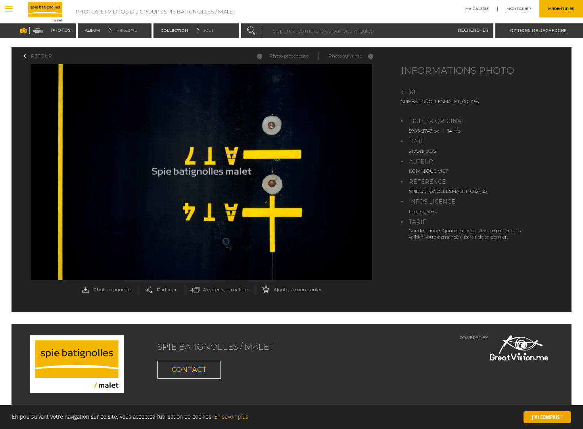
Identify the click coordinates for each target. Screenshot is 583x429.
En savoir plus (231, 416)
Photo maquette (112, 289)
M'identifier (561, 9)
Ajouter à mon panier (298, 289)
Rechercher (473, 30)
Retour (41, 56)
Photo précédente (289, 56)
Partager (167, 289)
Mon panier (518, 9)
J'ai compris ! (547, 417)
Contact (189, 369)
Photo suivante (345, 56)
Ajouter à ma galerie (225, 289)
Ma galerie (477, 9)
